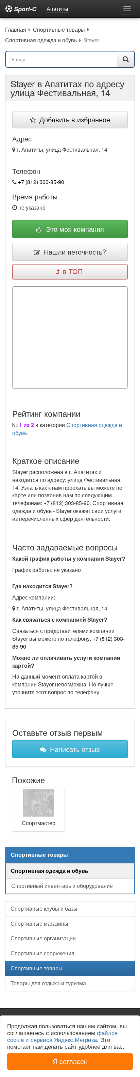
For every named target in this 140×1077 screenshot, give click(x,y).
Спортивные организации (43, 938)
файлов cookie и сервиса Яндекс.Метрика (62, 1036)
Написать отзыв (74, 749)
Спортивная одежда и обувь (67, 429)
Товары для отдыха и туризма (48, 983)
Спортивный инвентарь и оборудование (62, 886)
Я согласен (70, 1061)
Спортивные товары (37, 968)
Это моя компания (74, 229)
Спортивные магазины (39, 923)
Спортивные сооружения (42, 953)
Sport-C (24, 8)
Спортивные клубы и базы (44, 908)
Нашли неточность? (74, 252)
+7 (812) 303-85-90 (41, 182)
